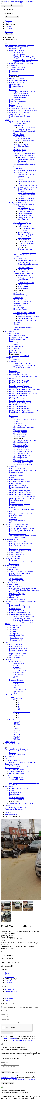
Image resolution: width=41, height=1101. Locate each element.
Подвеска (8, 659)
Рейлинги (16, 311)
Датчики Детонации (20, 434)
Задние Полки (18, 135)
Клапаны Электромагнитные (19, 481)
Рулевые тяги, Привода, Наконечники (23, 762)
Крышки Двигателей (16, 82)
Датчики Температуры (21, 455)
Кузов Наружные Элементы (19, 202)
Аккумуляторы (14, 361)
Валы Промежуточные (17, 335)
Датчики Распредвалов (21, 449)
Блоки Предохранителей (18, 374)
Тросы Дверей (14, 629)
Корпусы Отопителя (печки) (19, 607)
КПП (11, 341)
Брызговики (22, 307)
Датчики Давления (20, 431)
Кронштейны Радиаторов (18, 526)
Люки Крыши (18, 298)
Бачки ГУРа (13, 584)
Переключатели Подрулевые (19, 504)
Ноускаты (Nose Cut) (20, 303)
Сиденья (16, 166)
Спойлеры (17, 322)
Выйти (7, 1000)
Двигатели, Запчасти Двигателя (16, 47)
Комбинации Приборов (17, 485)
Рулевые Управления (12, 760)
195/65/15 (16, 732)
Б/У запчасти (9, 989)
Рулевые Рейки (14, 596)
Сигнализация (14, 796)
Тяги (15, 678)
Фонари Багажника (16, 655)
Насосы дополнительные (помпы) (21, 528)
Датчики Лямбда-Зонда (21, 446)
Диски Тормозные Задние (18, 545)
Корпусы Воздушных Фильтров (24, 56)
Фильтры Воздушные (17, 777)
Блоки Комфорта (15, 373)
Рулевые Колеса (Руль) (17, 594)
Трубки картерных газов (22, 62)
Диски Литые (18, 699)
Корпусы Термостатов (21, 537)
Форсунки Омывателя (17, 521)
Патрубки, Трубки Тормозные (20, 549)
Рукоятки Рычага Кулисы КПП (24, 153)
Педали (12, 502)
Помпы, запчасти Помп (21, 95)
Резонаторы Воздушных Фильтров (25, 60)
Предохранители (15, 792)
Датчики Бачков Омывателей (23, 427)
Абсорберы (13, 567)
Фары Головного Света (17, 654)
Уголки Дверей (27, 241)
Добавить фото (31, 1072)
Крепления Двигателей (17, 751)
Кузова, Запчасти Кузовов (22, 296)
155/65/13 (16, 725)
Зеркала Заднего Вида (21, 271)
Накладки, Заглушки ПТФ (22, 301)
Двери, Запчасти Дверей (22, 223)
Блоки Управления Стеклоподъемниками (24, 410)
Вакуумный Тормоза (16, 770)
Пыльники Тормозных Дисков (20, 551)
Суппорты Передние (16, 554)
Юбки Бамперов (23, 219)
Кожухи (12, 73)
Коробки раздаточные (17, 339)
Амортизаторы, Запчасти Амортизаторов (24, 783)
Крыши (16, 292)
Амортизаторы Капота (26, 275)
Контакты (8, 28)
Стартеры (12, 517)
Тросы (7, 624)
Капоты (20, 281)
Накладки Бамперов (25, 213)
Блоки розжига (14, 378)
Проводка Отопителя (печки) (23, 509)
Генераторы (13, 416)
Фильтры (8, 775)
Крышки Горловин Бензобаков (20, 573)
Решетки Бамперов (24, 215)
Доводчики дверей (16, 472)
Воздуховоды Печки (16, 605)
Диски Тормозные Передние (19, 547)
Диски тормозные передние (19, 771)
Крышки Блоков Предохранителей (25, 376)
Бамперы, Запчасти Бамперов (24, 204)
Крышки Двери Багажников (28, 264)
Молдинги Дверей (24, 236)
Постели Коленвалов (16, 107)
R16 (19, 704)
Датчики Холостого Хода (22, 464)
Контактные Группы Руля (18, 487)
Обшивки (16, 148)
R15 (19, 702)
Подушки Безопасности (26, 127)
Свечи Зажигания (15, 515)
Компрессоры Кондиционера (23, 618)
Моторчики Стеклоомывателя (20, 492)
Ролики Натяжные (20, 97)
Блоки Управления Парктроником (21, 399)
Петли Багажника (24, 270)
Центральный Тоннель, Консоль (25, 187)
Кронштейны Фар (15, 644)
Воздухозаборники (20, 54)
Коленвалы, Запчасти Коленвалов (21, 75)
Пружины (17, 669)
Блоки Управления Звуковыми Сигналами (24, 389)
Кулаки (16, 667)
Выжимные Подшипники (18, 337)
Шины (11, 719)
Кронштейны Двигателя (18, 80)
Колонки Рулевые (15, 586)
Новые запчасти (11, 991)
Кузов (7, 120)
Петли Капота (23, 285)
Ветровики (17, 221)
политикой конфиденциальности (24, 1040)
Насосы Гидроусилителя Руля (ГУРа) (22, 588)
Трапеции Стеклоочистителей (24, 496)
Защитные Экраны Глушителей (20, 562)
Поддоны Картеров (16, 103)
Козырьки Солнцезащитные (23, 140)
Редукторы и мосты (16, 352)
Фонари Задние (14, 657)
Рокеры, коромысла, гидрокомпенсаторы (24, 110)
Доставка (8, 21)
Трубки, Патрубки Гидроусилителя (26, 590)
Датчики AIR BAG (20, 425)
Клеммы (12, 790)
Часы (11, 522)
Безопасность (18, 125)
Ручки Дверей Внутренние (23, 155)
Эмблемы (16, 329)
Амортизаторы (18, 663)
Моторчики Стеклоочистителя (20, 494)
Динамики (13, 466)
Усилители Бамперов (25, 217)
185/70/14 (16, 730)
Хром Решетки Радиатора (27, 320)
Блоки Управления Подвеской (20, 401)
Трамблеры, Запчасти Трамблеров (21, 803)
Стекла (16, 324)
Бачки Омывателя (19, 123)
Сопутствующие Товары (14, 744)
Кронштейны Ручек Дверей (28, 157)
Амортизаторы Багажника (27, 260)
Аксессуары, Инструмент (14, 809)
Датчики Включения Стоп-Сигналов (26, 429)
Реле (11, 511)
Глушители (13, 560)
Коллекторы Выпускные (18, 78)
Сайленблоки (14, 785)
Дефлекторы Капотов (25, 277)
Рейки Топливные (15, 575)
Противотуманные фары (18, 807)
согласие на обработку (9, 1038)
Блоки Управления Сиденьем (19, 408)
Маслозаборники (15, 84)
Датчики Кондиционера (22, 444)
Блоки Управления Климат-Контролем (23, 393)
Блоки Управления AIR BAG (19, 380)
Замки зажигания (19, 800)
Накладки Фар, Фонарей (22, 299)
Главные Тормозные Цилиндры (20, 543)
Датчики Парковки (20, 447)
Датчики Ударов (19, 459)
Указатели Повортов (16, 652)
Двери (20, 225)
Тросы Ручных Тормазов (18, 637)
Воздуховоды (18, 52)
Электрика (9, 358)
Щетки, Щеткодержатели (22, 328)
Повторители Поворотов (18, 648)
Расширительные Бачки (17, 534)
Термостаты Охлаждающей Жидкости (22, 536)
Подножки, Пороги (20, 309)
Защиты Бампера (24, 208)
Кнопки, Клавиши (15, 483)
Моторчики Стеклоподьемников (29, 252)
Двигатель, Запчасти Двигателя (16, 749)
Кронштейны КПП (16, 346)
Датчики (12, 418)
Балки (15, 665)
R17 (19, 706)
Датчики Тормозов (20, 457)
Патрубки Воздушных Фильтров (25, 58)
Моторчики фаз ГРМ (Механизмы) (21, 498)
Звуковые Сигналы (16, 476)
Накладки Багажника (25, 266)
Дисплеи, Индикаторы (17, 468)
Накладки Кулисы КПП (26, 193)
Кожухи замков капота (26, 283)
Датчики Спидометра (21, 453)
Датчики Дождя (19, 436)
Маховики (13, 88)
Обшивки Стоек (23, 146)
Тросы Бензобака (15, 627)
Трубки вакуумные (16, 114)
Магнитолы (13, 489)
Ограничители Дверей (26, 243)
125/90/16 (16, 723)
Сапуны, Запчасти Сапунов (19, 112)
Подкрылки (17, 305)
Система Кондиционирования (20, 614)
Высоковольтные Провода (18, 788)
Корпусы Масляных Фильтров (24, 92)
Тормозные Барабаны (17, 556)
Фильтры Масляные (16, 779)
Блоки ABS (13, 371)
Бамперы (21, 206)
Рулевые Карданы (15, 592)
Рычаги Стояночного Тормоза (24, 165)
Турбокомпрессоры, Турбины (19, 116)
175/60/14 (16, 729)
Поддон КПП (14, 350)
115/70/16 (16, 721)
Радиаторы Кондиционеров (23, 620)
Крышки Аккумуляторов (22, 367)
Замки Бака (17, 256)
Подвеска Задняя (15, 661)
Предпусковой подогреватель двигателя (19, 45)
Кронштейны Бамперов (26, 210)
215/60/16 (16, 738)
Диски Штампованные (21, 712)
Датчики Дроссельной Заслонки (25, 440)
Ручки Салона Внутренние (23, 163)
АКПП (15, 343)
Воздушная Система (16, 50)
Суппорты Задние (15, 552)
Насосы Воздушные (16, 500)
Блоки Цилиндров (15, 48)
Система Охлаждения (17, 755)
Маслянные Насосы (16, 86)
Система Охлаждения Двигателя (16, 524)
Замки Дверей (23, 226)
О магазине (9, 26)
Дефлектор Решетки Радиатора (29, 316)
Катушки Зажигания (16, 479)
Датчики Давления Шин (22, 433)
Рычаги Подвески (19, 670)
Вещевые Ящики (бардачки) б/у (24, 131)
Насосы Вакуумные (20, 93)
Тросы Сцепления (15, 640)
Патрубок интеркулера (17, 101)
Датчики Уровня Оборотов (23, 461)
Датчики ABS (18, 423)
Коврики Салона (19, 136)
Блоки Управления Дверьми (19, 386)
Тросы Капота (14, 631)
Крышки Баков (18, 294)
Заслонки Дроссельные (17, 67)
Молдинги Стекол (24, 238)
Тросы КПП (13, 633)
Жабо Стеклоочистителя (22, 255)
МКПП (16, 344)
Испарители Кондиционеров (23, 616)
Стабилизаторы (19, 674)
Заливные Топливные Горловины (21, 571)
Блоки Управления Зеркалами (20, 391)
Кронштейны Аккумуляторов (24, 365)
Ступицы (16, 676)
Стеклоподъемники (25, 249)
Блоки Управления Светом (18, 406)
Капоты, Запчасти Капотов (23, 273)
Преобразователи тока (17, 506)
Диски (11, 697)
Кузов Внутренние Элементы (19, 122)
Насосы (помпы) (15, 609)
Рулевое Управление (12, 582)
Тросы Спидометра (16, 639)
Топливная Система (12, 566)
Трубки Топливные (16, 579)
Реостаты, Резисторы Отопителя (20, 513)
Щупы (11, 118)
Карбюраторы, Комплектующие (20, 766)
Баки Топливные (15, 569)
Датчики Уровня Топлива (22, 462)
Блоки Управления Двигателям (20, 388)
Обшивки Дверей (19, 150)
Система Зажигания (16, 798)
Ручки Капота (23, 286)
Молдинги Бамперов (25, 211)
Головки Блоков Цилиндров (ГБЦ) (21, 63)
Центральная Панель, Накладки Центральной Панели (24, 171)
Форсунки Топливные (17, 581)
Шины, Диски (10, 695)
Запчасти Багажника (20, 258)
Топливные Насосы (16, 577)
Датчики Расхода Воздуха (22, 451)
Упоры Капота (23, 288)
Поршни (12, 105)
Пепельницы (18, 151)
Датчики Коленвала (20, 442)
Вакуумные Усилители (17, 541)
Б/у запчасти (9, 23)
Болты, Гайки (10, 742)
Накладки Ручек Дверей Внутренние (26, 160)
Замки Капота (23, 279)
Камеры (12, 477)
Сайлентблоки (18, 672)
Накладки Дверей (24, 240)
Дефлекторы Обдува (20, 133)
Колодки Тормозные (16, 773)
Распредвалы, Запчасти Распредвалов (22, 108)
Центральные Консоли (26, 198)
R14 (19, 700)
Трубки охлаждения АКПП (19, 356)
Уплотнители (18, 168)
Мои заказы (9, 998)
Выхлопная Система (12, 558)
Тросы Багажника (15, 625)
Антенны (12, 369)
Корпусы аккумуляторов (22, 363)
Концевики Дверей (24, 232)
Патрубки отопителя (16, 610)
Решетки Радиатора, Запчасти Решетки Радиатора (24, 313)
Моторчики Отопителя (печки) (20, 491)
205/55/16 (16, 734)
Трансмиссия (9, 331)
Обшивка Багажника (25, 268)
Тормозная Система (12, 539)
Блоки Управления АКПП (18, 382)
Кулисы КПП (14, 348)
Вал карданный (14, 333)
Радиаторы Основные (17, 532)
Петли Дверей (23, 245)
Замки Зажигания (15, 474)
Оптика (8, 642)
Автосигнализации (16, 359)
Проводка (12, 507)
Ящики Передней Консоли (27, 200)
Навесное (12, 90)
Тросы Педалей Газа (16, 635)
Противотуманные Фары (18, 650)
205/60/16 (16, 736)
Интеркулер (13, 71)
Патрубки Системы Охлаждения (21, 530)
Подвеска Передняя (16, 680)
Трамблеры (13, 519)
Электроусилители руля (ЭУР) (20, 599)
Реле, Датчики (14, 794)
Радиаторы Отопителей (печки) (20, 612)
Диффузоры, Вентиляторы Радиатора (22, 470)
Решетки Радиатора (25, 318)
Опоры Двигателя (15, 99)
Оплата (7, 19)
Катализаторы (14, 564)
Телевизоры (17, 326)
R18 (19, 708)
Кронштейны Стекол (25, 234)
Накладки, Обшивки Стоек (23, 144)
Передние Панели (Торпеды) (28, 185)
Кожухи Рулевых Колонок (22, 138)
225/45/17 (16, 740)
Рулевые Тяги (14, 597)
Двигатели (13, 65)
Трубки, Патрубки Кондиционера (25, 622)
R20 (19, 710)
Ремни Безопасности (25, 129)
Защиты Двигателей (16, 69)
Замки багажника (24, 262)
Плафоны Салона (15, 646)
